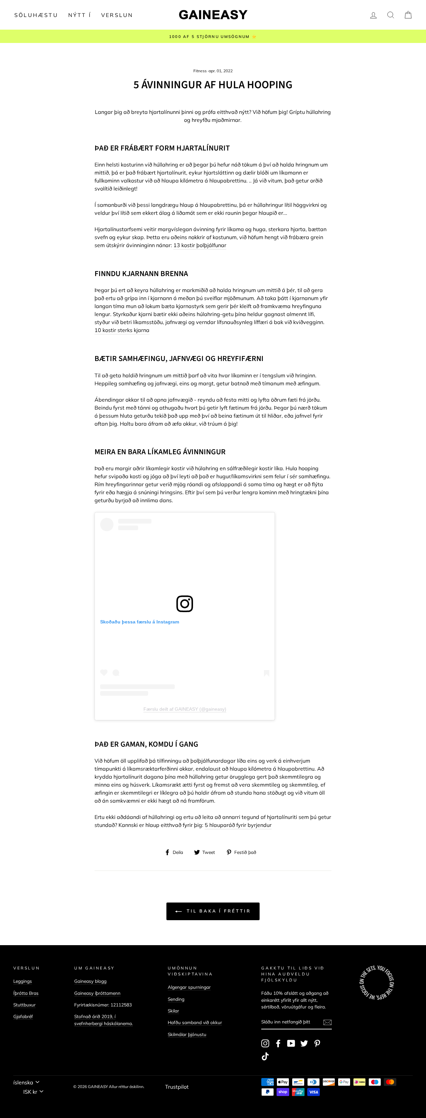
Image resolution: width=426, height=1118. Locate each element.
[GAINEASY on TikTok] (265, 1056)
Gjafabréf (23, 1016)
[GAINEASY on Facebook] (278, 1043)
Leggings (22, 981)
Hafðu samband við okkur (195, 1022)
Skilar (173, 1010)
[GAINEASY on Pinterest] (317, 1043)
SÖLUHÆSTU (36, 15)
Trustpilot (177, 1086)
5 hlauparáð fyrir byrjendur (238, 825)
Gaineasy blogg (90, 981)
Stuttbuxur (24, 1004)
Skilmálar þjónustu (187, 1034)
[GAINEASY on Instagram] (265, 1043)
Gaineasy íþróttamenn (97, 993)
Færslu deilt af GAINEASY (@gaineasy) (184, 709)
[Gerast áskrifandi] (327, 1022)
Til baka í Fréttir (217, 911)
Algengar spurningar (189, 987)
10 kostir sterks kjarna (122, 330)
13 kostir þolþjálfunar (199, 245)
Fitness (200, 70)
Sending (176, 999)
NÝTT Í (79, 15)
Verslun (117, 15)
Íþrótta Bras (26, 993)
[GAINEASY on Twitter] (304, 1043)
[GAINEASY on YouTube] (291, 1043)
